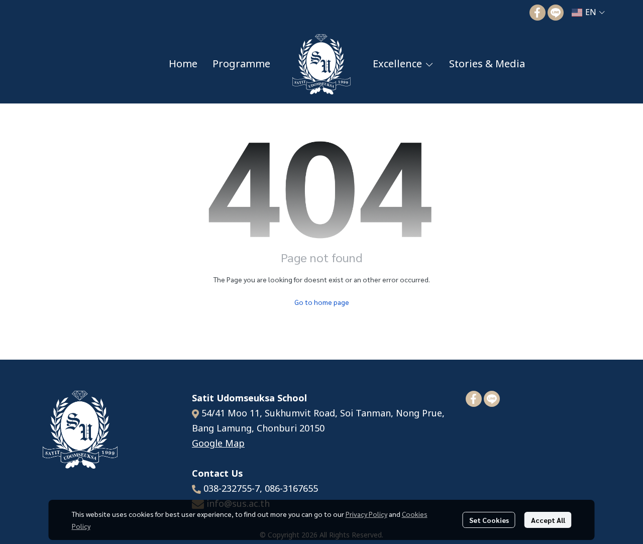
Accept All (548, 519)
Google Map (218, 444)
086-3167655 (291, 489)
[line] (556, 13)
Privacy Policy (366, 513)
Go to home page (321, 301)
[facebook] (537, 13)
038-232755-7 (231, 489)
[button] (588, 12)
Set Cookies (489, 519)
